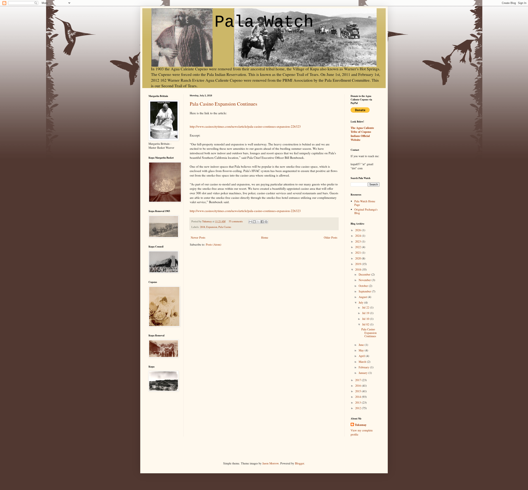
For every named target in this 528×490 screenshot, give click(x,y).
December (365, 274)
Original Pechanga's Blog (365, 211)
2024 (358, 236)
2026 (358, 230)
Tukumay (207, 221)
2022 (358, 247)
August (363, 297)
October (364, 286)
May (362, 350)
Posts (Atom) (213, 244)
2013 (358, 402)
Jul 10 (366, 319)
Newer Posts (198, 237)
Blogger (299, 463)
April (362, 356)
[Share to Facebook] (262, 222)
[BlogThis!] (254, 222)
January (363, 373)
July (361, 302)
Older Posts (330, 237)
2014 (358, 397)
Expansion (211, 227)
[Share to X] (258, 222)
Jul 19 (366, 313)
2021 (358, 252)
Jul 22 (366, 307)
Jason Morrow (270, 463)
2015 (358, 391)
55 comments (236, 221)
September (365, 291)
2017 (358, 380)
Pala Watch (264, 22)
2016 (358, 386)
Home (264, 237)
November (365, 280)
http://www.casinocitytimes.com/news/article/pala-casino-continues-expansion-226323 (245, 126)
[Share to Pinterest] (266, 222)
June (362, 345)
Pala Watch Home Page (364, 203)
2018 (202, 227)
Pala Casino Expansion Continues (223, 103)
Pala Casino (224, 227)
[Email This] (250, 222)
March (363, 362)
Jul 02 (366, 324)
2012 (358, 408)
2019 (358, 264)
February (364, 367)
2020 (358, 258)
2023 (358, 241)
